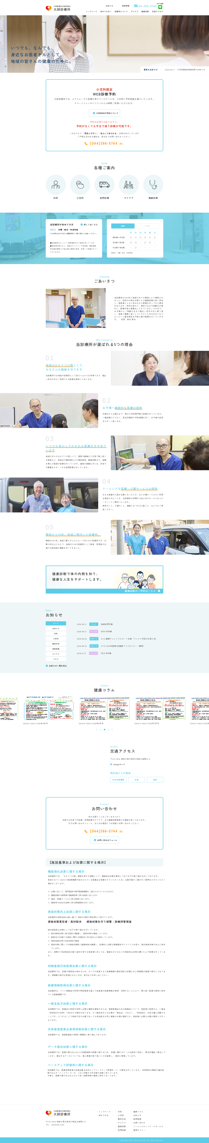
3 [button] (5, 66)
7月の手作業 (106, 653)
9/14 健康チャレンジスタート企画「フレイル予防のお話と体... (129, 638)
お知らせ (109, 5)
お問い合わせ (139, 1122)
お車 (137, 779)
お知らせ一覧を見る (58, 665)
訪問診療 (122, 1130)
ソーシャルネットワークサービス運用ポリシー (148, 1128)
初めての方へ (106, 11)
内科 (120, 1111)
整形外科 (122, 1119)
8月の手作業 (106, 631)
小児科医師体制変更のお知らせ (191, 69)
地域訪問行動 (107, 624)
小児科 (121, 1115)
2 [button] (5, 63)
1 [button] (5, 59)
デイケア (134, 11)
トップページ (91, 11)
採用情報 (126, 5)
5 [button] (112, 729)
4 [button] (108, 729)
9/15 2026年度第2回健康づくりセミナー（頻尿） (123, 646)
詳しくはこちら (91, 224)
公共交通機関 (118, 779)
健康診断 (145, 11)
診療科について (121, 11)
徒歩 (155, 779)
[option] (104, 43)
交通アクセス (157, 11)
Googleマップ (119, 764)
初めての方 (104, 1115)
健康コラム (138, 1111)
